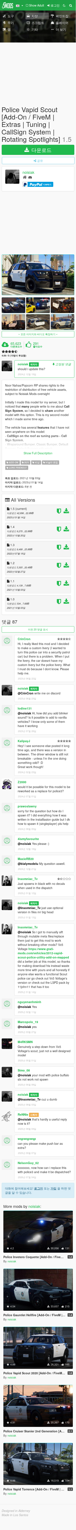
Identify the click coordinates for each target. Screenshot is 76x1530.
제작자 (33, 364)
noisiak (28, 172)
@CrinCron (25, 693)
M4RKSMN (25, 1042)
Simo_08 (24, 1070)
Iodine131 (25, 708)
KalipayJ (24, 741)
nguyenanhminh (29, 1002)
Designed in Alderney (16, 1511)
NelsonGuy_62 (28, 1163)
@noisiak (24, 713)
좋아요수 (37, 346)
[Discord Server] (30, 177)
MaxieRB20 (26, 859)
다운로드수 (16, 346)
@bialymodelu (28, 863)
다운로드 (41, 149)
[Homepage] (25, 177)
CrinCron (24, 639)
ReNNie (23, 1114)
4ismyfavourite (28, 839)
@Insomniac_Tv (29, 908)
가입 (53, 1188)
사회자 (33, 1114)
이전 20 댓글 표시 (38, 629)
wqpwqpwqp (27, 1139)
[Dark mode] (64, 5)
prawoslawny (27, 806)
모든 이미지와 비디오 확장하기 (38, 334)
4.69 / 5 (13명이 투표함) (14, 355)
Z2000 (22, 782)
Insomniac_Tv (28, 879)
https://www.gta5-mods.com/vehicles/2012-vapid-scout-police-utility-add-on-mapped (43, 953)
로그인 (38, 1188)
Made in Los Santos (15, 1515)
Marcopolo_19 (28, 1022)
